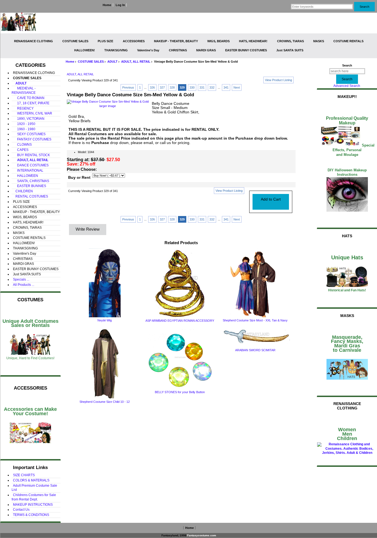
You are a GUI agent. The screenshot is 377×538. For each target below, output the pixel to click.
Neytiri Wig (104, 320)
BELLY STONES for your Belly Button (180, 392)
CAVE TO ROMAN (28, 98)
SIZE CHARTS (24, 475)
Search (347, 65)
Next (236, 87)
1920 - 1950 (24, 124)
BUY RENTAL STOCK (31, 155)
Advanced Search (346, 86)
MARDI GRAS (206, 50)
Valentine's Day (148, 50)
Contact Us (21, 510)
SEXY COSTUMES (29, 134)
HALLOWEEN (25, 176)
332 (211, 87)
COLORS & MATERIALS (31, 480)
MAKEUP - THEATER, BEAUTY (176, 41)
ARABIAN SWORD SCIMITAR (255, 350)
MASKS (318, 41)
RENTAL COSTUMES (30, 196)
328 (172, 87)
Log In (120, 5)
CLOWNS (22, 145)
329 (182, 87)
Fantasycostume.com (201, 535)
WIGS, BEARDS (218, 41)
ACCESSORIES (134, 41)
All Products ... (23, 285)
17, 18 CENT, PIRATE (31, 103)
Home (107, 5)
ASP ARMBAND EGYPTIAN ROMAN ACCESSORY (179, 320)
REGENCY (23, 108)
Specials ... (21, 279)
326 (152, 87)
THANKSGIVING (116, 50)
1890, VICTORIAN (28, 119)
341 (226, 87)
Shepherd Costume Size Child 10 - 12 (104, 401)
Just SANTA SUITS (289, 50)
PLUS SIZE (105, 41)
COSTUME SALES (91, 61)
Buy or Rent (79, 177)
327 (162, 87)
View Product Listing (278, 80)
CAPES (20, 150)
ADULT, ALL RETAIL (135, 61)
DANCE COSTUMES (31, 165)
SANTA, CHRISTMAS (31, 181)
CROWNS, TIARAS (290, 41)
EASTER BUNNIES (29, 186)
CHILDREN (23, 191)
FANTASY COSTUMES (32, 139)
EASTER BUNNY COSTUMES (246, 50)
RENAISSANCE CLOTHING (33, 41)
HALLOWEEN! (84, 50)
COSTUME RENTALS (348, 41)
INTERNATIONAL (28, 170)
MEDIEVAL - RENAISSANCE (24, 90)
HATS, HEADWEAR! (253, 41)
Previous (128, 87)
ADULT (112, 61)
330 (192, 87)
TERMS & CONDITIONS (31, 515)
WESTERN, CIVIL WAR (32, 113)
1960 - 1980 (24, 129)
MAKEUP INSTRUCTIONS (33, 505)
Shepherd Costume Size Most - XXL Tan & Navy (255, 320)
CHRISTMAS (178, 50)
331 (202, 87)
